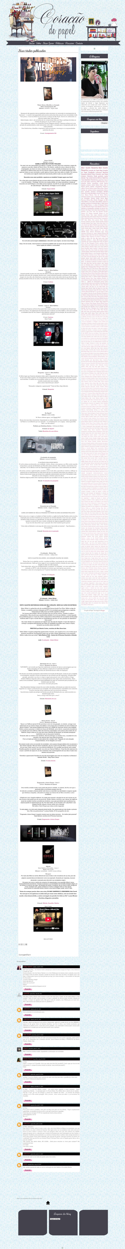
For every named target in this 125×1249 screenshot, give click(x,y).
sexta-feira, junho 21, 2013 (34, 1048)
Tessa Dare (99, 223)
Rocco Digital (84, 529)
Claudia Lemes (84, 271)
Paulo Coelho (84, 513)
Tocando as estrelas (99, 554)
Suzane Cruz (93, 549)
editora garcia (96, 258)
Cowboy (90, 380)
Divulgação (91, 172)
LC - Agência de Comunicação (92, 281)
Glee (101, 421)
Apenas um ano (90, 341)
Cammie (26, 993)
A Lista (99, 321)
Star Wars (102, 548)
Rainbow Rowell (95, 521)
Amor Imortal (105, 263)
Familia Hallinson (100, 413)
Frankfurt (86, 419)
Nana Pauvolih (89, 288)
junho (100, 313)
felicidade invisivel (103, 584)
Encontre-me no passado (51, 531)
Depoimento (99, 385)
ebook (98, 236)
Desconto (87, 386)
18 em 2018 (89, 260)
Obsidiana (99, 293)
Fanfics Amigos (97, 414)
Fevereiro (86, 418)
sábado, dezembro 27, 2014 (37, 1086)
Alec (94, 238)
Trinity (99, 558)
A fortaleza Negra (100, 325)
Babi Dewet (101, 346)
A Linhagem (94, 321)
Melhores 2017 (98, 468)
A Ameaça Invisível (96, 320)
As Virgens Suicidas (89, 343)
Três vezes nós (94, 559)
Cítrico (91, 383)
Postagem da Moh (103, 200)
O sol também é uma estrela (100, 501)
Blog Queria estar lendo (102, 238)
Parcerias (83, 221)
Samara (87, 303)
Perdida (106, 296)
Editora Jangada (85, 230)
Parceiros (70, 43)
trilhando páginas (104, 599)
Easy (96, 273)
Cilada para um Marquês (99, 370)
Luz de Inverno (88, 459)
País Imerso (92, 513)
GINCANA (83, 231)
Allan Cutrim (94, 335)
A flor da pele (93, 325)
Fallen (106, 411)
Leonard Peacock (102, 453)
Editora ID (102, 396)
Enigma (92, 245)
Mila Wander (101, 469)
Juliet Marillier (104, 436)
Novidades (87, 198)
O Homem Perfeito (97, 484)
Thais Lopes (94, 215)
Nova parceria (95, 220)
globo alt (83, 586)
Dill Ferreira (91, 391)
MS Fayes (105, 459)
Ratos (100, 521)
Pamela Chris (94, 295)
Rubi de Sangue (95, 301)
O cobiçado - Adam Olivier (50, 640)
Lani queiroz (105, 443)
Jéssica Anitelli (84, 438)
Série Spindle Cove (85, 306)
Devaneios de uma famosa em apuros (92, 389)
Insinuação (89, 431)
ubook (90, 601)
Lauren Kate (88, 451)
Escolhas (106, 406)
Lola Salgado (95, 456)
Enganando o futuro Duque (50, 819)
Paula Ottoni (94, 296)
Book (107, 226)
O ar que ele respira (99, 291)
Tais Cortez (84, 256)
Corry (102, 378)
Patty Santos (27, 967)
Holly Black (97, 428)
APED (98, 181)
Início (31, 43)
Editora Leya (89, 275)
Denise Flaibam (90, 186)
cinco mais (98, 579)
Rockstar (90, 529)
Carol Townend (98, 270)
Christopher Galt (90, 370)
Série (106, 255)
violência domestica (96, 315)
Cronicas (86, 381)
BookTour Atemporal (88, 356)
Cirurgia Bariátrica (103, 240)
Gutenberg (95, 280)
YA (95, 236)
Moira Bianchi (96, 471)
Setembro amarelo (85, 539)
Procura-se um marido (93, 518)
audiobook (100, 576)
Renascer (106, 523)
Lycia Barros (95, 459)
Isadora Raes (89, 433)
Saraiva (101, 533)
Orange (90, 504)
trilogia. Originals (85, 601)
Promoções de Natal (85, 298)
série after (101, 598)
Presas (106, 516)
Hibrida (95, 200)
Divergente (92, 243)
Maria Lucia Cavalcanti (102, 463)
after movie (83, 311)
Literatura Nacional (102, 172)
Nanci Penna (105, 474)
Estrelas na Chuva (98, 410)
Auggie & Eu (93, 346)
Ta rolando (100, 306)
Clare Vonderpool (97, 371)
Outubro (88, 295)
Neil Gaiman (101, 476)
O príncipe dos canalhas (98, 496)
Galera (106, 419)
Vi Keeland (91, 569)
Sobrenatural (101, 541)
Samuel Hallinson (92, 531)
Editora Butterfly (104, 228)
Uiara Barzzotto (85, 310)
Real (103, 521)
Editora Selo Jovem (90, 398)
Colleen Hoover (95, 228)
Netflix (86, 253)
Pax (88, 513)
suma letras (88, 315)
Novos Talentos (104, 220)
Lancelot (100, 443)
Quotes (82, 521)
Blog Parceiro (95, 268)
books (104, 201)
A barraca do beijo (96, 323)
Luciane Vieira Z (95, 458)
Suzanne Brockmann (100, 549)
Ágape (86, 603)
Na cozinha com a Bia (97, 474)
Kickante (94, 441)
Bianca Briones (89, 195)
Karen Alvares (104, 438)
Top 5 (98, 308)
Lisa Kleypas (88, 454)
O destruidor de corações (97, 488)
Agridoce (83, 335)
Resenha (84, 170)
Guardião (51, 903)
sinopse (83, 598)
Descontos (93, 386)
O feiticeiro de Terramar (97, 489)
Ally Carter (100, 335)
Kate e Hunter (97, 439)
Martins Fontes (104, 251)
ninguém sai (105, 589)
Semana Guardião (103, 536)
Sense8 (96, 538)
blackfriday (103, 578)
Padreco (83, 508)
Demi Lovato (93, 385)
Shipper (97, 539)
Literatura (83, 251)
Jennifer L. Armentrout (98, 248)
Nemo (95, 478)
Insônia (50, 282)
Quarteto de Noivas (95, 298)
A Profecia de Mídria (97, 260)
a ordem (86, 573)
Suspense (88, 549)
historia (96, 586)
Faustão (91, 416)
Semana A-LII (84, 213)
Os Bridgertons (95, 504)
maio (103, 313)
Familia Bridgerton (91, 413)
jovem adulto (88, 313)
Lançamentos (98, 186)
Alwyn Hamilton (87, 336)
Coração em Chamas (86, 378)
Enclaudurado (105, 401)
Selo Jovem (95, 536)
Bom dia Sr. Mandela (93, 355)
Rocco (106, 253)
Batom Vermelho (89, 350)
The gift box (99, 256)
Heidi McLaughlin (96, 426)
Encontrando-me (85, 403)
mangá (88, 589)
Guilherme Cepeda (88, 280)
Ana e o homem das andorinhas (94, 338)
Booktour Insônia (87, 270)
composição (84, 581)
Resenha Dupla (90, 206)
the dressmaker (89, 599)
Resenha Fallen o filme (97, 524)
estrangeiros (89, 584)
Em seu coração (92, 401)
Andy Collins (90, 216)
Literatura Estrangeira (97, 191)
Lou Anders (101, 456)
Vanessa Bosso (93, 310)
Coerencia (86, 373)
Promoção (83, 181)
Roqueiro (83, 301)
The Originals (95, 553)
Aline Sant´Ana (93, 263)
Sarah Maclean (98, 206)
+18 (85, 260)
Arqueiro (100, 341)
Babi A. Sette (101, 203)
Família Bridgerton (85, 414)
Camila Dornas (101, 363)
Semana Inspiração (93, 213)
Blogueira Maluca (104, 353)
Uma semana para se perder (95, 566)
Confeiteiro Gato (88, 376)
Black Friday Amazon (95, 353)
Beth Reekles (84, 351)
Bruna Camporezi (104, 360)
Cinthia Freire (105, 270)
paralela (89, 593)
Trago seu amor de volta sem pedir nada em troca (96, 556)
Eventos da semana (86, 190)
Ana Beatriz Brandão (92, 225)
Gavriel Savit (97, 421)
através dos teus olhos (91, 576)
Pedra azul (98, 513)
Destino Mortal (89, 388)
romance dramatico (103, 596)
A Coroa (106, 320)
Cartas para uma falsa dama (93, 366)
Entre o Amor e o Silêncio (91, 276)
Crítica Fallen (97, 381)
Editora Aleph (95, 393)
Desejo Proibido (100, 386)
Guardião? (92, 424)
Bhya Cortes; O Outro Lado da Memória (96, 351)
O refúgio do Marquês (94, 498)
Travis (82, 558)
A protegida (104, 330)
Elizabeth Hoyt (97, 399)
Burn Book (98, 361)
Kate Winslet (91, 439)
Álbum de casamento (93, 603)
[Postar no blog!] (22, 944)
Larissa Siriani (104, 281)
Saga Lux (83, 303)
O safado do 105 (90, 499)
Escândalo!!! (89, 408)
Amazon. (99, 263)
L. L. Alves (94, 205)
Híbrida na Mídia (104, 428)
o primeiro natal (104, 591)
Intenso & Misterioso (97, 431)
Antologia (104, 340)
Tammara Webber (100, 551)
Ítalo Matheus (102, 603)
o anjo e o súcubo (85, 591)
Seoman (101, 538)
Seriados (106, 538)
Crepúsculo (101, 380)
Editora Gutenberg (91, 181)
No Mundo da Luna (100, 288)
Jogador (91, 434)
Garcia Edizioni (84, 421)
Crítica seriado (104, 381)
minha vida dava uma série (96, 589)
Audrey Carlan (104, 266)
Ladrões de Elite (94, 443)
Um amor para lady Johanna (95, 561)
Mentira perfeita (90, 469)
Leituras (100, 451)
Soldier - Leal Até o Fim (91, 543)
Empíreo (99, 401)
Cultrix (82, 383)
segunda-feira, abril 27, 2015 (37, 1105)
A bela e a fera (104, 323)
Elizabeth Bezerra (90, 399)
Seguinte (101, 534)
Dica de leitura (98, 195)
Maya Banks (93, 285)
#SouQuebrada (104, 315)
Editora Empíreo (100, 395)
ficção (82, 313)
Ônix (107, 603)
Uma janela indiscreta (97, 564)
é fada (89, 604)
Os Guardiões (103, 504)
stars (98, 598)
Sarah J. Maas (97, 533)
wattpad (83, 603)
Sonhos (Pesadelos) (90, 544)
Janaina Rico (105, 433)
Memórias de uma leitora (50, 431)
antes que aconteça (91, 311)
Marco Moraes (87, 463)
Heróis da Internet (85, 428)
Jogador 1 (96, 434)
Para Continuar (100, 295)
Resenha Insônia (95, 526)
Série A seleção (90, 305)
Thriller (86, 554)
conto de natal (99, 581)
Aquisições (93, 266)
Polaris (94, 516)
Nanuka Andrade (85, 476)
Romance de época (90, 221)
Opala (86, 504)
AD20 (104, 331)
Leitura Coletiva (95, 451)
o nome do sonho (96, 591)
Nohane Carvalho (85, 235)
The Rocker (101, 553)
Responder (28, 989)
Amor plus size (100, 336)
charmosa (93, 579)
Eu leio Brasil (101, 245)
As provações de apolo (99, 345)
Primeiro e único (92, 253)
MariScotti (83, 285)
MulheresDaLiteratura (98, 473)
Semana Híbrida (100, 303)
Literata (106, 250)
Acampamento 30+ (51, 133)
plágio (99, 593)
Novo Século (104, 180)
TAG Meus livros (94, 306)
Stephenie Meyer (85, 236)
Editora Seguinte (94, 230)
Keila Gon (95, 211)
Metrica (96, 469)
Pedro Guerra (105, 513)
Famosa (106, 413)
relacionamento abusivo (86, 596)
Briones (97, 360)
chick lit (105, 223)
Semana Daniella (100, 221)
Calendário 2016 (94, 363)
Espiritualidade (89, 410)
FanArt (99, 276)
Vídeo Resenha (104, 310)
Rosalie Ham (96, 529)
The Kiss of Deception (91, 308)
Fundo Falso (91, 419)
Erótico (96, 245)
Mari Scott (105, 283)
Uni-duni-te (105, 566)
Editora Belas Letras (103, 393)
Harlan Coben (98, 424)
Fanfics (92, 414)
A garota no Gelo (99, 326)
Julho (86, 250)
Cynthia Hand (101, 271)
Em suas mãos (103, 230)
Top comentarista (91, 178)
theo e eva (96, 599)
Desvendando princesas (98, 388)
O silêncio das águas (88, 501)
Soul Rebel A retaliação (89, 548)
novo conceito (104, 258)
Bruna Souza (28, 1059)
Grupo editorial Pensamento (93, 231)
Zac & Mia (96, 571)
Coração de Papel (93, 170)
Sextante (93, 539)
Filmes (106, 418)
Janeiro (91, 248)
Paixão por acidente (90, 508)
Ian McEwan (84, 429)
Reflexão (101, 298)
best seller (98, 578)
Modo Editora (88, 220)
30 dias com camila (96, 318)
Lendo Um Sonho (93, 453)
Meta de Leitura (100, 285)
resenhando (95, 596)
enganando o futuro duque (95, 583)
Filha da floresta (100, 418)
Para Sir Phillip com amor (91, 509)
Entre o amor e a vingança (101, 404)
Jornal (106, 434)
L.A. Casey (94, 233)
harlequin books (90, 586)
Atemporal (98, 266)
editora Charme (85, 188)
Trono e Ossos (87, 559)
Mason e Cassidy (89, 466)
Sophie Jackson (94, 546)
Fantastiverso (105, 414)
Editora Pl (95, 275)
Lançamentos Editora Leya (91, 449)
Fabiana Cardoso (101, 411)
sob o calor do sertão (90, 598)
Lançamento (95, 183)
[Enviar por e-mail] (19, 944)
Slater (82, 541)
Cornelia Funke (94, 378)
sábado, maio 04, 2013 (38, 966)
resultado (96, 208)
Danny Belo (96, 383)
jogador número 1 (85, 588)
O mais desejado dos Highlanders (93, 493)
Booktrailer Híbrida (93, 358)
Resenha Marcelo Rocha (91, 300)
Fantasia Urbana (97, 218)
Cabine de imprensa (85, 363)
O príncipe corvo (89, 496)
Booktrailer (83, 240)
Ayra (97, 346)
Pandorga (98, 508)
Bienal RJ (87, 226)
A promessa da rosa (96, 330)
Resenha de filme (100, 253)
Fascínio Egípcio (85, 416)
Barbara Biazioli (90, 348)
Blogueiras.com (84, 355)
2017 (101, 316)
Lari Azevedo (101, 250)
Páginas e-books (101, 518)
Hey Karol (92, 428)
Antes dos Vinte (98, 340)
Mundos (83, 253)
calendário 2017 (87, 579)
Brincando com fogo (90, 360)
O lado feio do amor (92, 293)
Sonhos (50, 317)
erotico (106, 311)
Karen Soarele (84, 439)
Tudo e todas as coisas (102, 559)
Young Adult (91, 571)
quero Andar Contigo (103, 594)
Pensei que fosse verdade (87, 514)
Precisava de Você (100, 516)
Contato (79, 43)
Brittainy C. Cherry (91, 240)
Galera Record (97, 210)
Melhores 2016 (91, 468)
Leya (107, 453)
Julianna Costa (97, 436)
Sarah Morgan (93, 303)
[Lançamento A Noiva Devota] (94, 49)
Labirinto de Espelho (85, 443)
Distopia (96, 391)
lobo (85, 589)
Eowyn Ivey (101, 406)
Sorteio (106, 235)
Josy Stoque (84, 436)
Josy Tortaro (90, 436)
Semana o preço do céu (87, 538)
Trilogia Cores (87, 558)
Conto (98, 241)
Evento (88, 196)
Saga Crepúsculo (104, 301)
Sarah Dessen (90, 533)
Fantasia (91, 218)
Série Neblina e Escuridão (88, 201)
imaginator (105, 586)
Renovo (90, 524)
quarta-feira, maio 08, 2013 (36, 993)
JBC (93, 433)
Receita (92, 523)
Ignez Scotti (104, 231)
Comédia (94, 241)
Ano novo (83, 340)
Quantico (102, 519)
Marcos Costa (94, 463)
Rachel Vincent (88, 521)
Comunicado (98, 374)
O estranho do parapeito (50, 480)
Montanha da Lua (51, 698)
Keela (82, 281)
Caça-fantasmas (104, 368)
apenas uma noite (91, 574)
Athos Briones (87, 346)
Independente (105, 429)
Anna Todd (88, 266)
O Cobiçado (51, 574)
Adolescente (105, 333)
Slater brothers (101, 255)
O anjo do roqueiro (102, 486)
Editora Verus (99, 185)
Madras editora (89, 251)
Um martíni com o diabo (98, 563)
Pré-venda (87, 193)
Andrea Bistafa (104, 338)
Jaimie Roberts (97, 433)
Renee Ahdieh (84, 524)
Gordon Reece (89, 423)
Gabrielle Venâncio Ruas (87, 278)
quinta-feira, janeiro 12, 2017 (37, 1154)
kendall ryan (93, 588)
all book (102, 573)
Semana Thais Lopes (91, 223)
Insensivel (105, 280)
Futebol (95, 419)
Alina (88, 263)
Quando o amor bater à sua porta (91, 519)
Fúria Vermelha (101, 419)
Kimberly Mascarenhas (102, 441)
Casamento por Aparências (87, 368)
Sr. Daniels (97, 548)
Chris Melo (83, 370)
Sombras (100, 543)
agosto (99, 573)
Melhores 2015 (84, 468)
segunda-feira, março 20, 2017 (34, 1164)
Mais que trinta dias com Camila (96, 461)
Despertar (51, 389)
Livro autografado (101, 454)
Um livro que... (89, 563)
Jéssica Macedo (93, 438)
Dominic (90, 273)
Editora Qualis (100, 275)
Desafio (83, 386)
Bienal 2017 (89, 268)
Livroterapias (97, 196)
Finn (82, 419)
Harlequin (103, 210)
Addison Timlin (98, 333)
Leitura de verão (85, 283)
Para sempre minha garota (90, 511)
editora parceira (100, 311)
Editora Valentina (102, 178)
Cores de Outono (104, 241)
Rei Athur (97, 523)
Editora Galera (101, 273)
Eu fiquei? (51, 428)
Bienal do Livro (93, 226)
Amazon (83, 176)
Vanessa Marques (98, 568)
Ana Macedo (102, 208)
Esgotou (94, 408)
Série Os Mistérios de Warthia (101, 305)
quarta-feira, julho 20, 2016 (36, 1123)
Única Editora (84, 604)
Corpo (99, 378)
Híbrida (45, 903)
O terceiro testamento (91, 503)
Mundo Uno (105, 286)
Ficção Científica (92, 418)
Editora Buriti (84, 395)
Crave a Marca (96, 380)
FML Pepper (88, 210)
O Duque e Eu (105, 483)
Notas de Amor (96, 479)
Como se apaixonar (93, 271)
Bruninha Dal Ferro (85, 361)
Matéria (88, 285)
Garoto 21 (91, 421)
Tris (102, 558)
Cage (93, 270)
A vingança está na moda (90, 331)
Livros (92, 196)
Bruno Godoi (93, 361)
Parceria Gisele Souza (97, 198)
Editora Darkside (85, 218)
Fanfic (92, 210)
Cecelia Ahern (88, 228)
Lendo (87, 453)
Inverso (104, 431)
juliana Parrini (95, 313)
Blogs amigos (102, 268)
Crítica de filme (85, 243)
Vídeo (99, 310)
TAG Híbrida (91, 551)
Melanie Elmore (96, 466)
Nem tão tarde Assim (88, 478)
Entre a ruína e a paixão (87, 404)
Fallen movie (84, 413)
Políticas (60, 43)
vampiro (106, 601)
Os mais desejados (103, 506)
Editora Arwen (93, 188)
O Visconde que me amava (92, 486)
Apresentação (101, 225)
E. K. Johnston (89, 393)
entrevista (100, 215)
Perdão (94, 514)
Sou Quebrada (102, 546)
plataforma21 (94, 593)
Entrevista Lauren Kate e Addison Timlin (90, 406)
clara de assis (104, 579)
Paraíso (106, 511)
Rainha (57, 903)
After (85, 263)
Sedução (97, 534)
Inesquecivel (84, 431)
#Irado (82, 260)
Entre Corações (104, 403)
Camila (82, 228)
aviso (87, 578)
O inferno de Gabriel (96, 491)
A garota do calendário (90, 326)
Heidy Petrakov (104, 426)
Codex (82, 373)
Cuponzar (87, 383)
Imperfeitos (98, 429)
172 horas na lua (90, 316)
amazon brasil (89, 258)
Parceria (93, 180)
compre (94, 581)
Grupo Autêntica (97, 278)
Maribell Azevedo (85, 464)
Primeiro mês (84, 518)
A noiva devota (50, 760)
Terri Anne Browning (91, 256)
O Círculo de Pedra (97, 483)
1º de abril (97, 316)
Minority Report (89, 471)
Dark (100, 383)
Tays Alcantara (85, 180)
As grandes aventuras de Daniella (94, 202)
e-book (101, 183)
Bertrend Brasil (104, 350)
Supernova (92, 236)
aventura (83, 578)
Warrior (86, 571)
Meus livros (48, 43)
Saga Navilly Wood (103, 529)
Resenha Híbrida (87, 526)
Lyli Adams (100, 459)
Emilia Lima (87, 245)
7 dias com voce (88, 320)
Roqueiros (88, 301)
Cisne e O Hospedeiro (88, 371)
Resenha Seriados (103, 211)
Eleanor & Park (104, 398)
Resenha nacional (104, 526)
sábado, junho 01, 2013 (36, 1009)
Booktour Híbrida (97, 356)
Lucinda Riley (102, 458)
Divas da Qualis (101, 391)
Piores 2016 (105, 514)
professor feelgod (92, 594)
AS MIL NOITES (84, 333)
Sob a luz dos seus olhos (91, 541)
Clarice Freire (105, 371)
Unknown (26, 1009)
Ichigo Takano (91, 429)
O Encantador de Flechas (87, 484)
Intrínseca (88, 233)
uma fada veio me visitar (98, 601)
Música (89, 474)
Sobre (38, 43)
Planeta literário (85, 516)
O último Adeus (100, 503)
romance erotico (90, 185)
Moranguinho (89, 473)
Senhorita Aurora (93, 255)
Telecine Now (88, 553)
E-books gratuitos (99, 243)
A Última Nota (100, 331)
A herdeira (99, 261)
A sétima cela (88, 238)
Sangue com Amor (101, 531)
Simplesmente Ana (103, 539)
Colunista (90, 176)
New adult (98, 180)
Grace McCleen (96, 423)
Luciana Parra (87, 458)
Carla (25, 1164)
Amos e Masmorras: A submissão (99, 265)
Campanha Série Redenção (96, 365)
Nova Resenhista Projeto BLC (92, 290)
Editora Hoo (96, 396)
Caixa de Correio (104, 216)
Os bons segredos (95, 506)
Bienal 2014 (87, 353)
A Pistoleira (89, 323)
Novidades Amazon (96, 193)
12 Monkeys (83, 316)
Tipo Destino (91, 554)
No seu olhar (105, 478)
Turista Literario (104, 308)
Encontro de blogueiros (94, 403)
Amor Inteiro (94, 336)
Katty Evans (103, 439)
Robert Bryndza (104, 528)
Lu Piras (101, 283)
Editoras (98, 398)
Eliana (25, 1048)
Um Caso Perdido (85, 561)
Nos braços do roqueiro (87, 479)
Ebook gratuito (98, 176)
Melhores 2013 (104, 466)
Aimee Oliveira (88, 335)
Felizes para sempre (98, 416)
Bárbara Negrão (104, 361)
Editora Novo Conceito (94, 174)
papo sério (83, 593)
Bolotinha (26, 1105)
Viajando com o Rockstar (99, 569)
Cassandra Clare (96, 368)
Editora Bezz (90, 200)
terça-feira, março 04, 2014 (39, 1059)
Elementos (83, 399)
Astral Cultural (96, 216)
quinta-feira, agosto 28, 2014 (37, 1074)
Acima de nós (92, 333)
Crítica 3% (91, 381)
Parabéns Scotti (100, 511)
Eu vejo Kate (89, 411)
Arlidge (96, 341)
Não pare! (90, 483)
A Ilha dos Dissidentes (86, 321)
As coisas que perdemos (100, 343)
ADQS (106, 331)
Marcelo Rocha (97, 251)
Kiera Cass (91, 250)
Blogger (103, 610)
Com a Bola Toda (98, 373)
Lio (84, 454)
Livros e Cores (89, 456)
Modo (100, 286)
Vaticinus (86, 569)
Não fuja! (92, 291)
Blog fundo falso (101, 226)
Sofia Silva (91, 235)
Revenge (90, 528)
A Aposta (102, 320)
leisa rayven (100, 588)
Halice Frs (100, 280)
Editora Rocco (88, 205)
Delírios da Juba (85, 385)
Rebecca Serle (87, 523)
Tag (104, 306)
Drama (93, 273)
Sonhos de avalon (99, 544)
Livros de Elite (95, 283)
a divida (101, 571)
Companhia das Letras (86, 241)
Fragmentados (104, 276)
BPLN (82, 268)
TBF (95, 551)
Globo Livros (97, 246)
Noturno (103, 479)
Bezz (85, 268)
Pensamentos (101, 296)
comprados (89, 581)
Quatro (106, 519)
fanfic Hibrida (95, 584)
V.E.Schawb (90, 568)
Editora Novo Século (102, 188)
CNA (97, 240)
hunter (100, 586)
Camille (87, 365)
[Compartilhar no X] (24, 944)
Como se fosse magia (89, 374)
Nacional (83, 288)
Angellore (83, 266)
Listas (90, 283)
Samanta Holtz (84, 531)
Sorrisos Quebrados (99, 235)
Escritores (83, 408)
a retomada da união (92, 573)
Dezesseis (103, 389)
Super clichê (51, 189)
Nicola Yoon (99, 478)
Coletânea (91, 373)
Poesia (90, 516)
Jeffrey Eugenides (85, 434)
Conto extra (105, 376)
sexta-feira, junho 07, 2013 (37, 1034)
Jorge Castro (102, 434)
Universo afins (84, 568)
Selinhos (89, 536)
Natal (94, 288)
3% (90, 318)
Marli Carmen (102, 464)
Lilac (82, 454)
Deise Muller (105, 383)
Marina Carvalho (94, 464)
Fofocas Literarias (89, 246)
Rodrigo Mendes (85, 255)
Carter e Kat (104, 366)
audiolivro (105, 576)
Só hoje (86, 551)
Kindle (95, 250)
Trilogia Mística (94, 558)
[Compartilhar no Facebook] (26, 944)
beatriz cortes (92, 578)
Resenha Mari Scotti (99, 167)
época (92, 604)
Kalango (99, 438)
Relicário (101, 523)
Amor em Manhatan (86, 265)
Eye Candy (94, 411)
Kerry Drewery (88, 441)
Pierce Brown (99, 514)
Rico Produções (96, 528)
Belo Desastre (97, 350)
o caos (90, 591)
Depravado (105, 385)
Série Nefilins (98, 201)
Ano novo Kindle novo (90, 340)
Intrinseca (83, 233)
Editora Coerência (92, 395)
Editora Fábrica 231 (88, 396)
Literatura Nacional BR (102, 233)
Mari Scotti (27, 1035)
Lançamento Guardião (94, 446)
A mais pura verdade (102, 328)
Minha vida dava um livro (92, 286)
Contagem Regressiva (97, 376)
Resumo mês (84, 528)
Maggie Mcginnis (85, 461)
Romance (84, 174)
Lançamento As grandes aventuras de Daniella (91, 444)
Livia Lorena (94, 454)
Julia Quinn (89, 211)
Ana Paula (105, 174)
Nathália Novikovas (93, 476)
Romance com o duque (102, 300)
